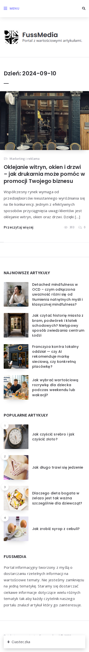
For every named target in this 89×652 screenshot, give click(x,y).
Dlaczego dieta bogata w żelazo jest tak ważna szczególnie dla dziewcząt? (57, 498)
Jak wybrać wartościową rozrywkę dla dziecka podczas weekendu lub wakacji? (55, 387)
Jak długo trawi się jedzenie (57, 467)
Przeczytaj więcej (18, 227)
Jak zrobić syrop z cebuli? (56, 528)
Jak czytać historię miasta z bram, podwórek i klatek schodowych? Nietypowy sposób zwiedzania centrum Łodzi (58, 325)
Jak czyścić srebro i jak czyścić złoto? (53, 437)
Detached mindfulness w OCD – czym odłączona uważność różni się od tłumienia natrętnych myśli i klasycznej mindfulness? (57, 294)
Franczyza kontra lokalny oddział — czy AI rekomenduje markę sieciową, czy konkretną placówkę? (55, 356)
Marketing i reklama (25, 158)
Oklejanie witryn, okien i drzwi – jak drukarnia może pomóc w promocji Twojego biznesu (44, 174)
